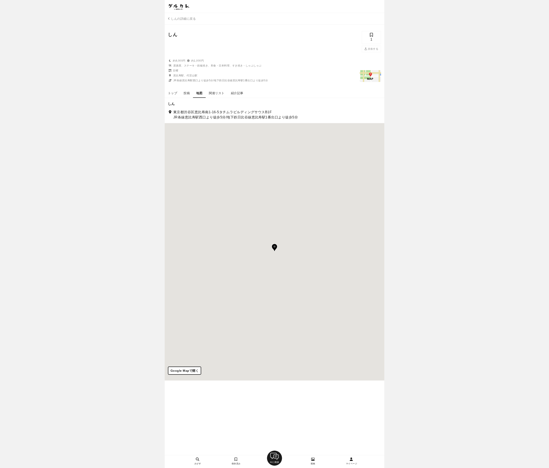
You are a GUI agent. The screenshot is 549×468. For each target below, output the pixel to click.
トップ (172, 93)
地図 (199, 93)
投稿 (187, 93)
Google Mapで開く (184, 370)
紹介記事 (237, 93)
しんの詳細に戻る (183, 18)
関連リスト (216, 93)
